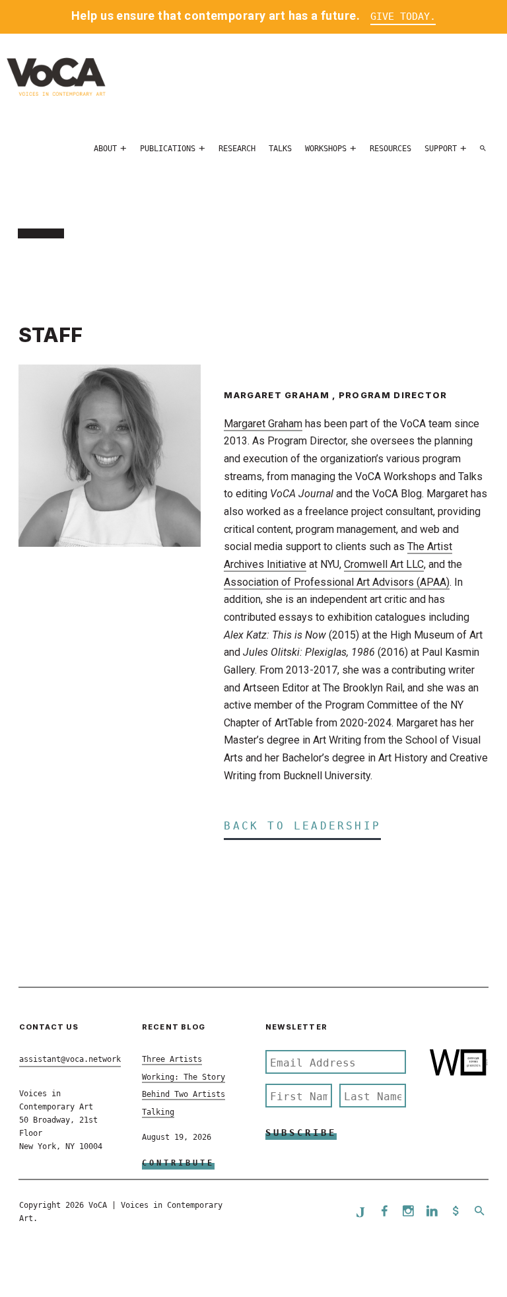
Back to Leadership (302, 826)
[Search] (483, 148)
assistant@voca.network (70, 1059)
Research (237, 148)
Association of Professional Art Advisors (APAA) (337, 582)
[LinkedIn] (431, 1212)
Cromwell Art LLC (384, 564)
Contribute (178, 1163)
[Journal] (360, 1212)
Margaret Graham (263, 423)
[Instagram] (408, 1212)
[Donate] (455, 1212)
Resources (390, 148)
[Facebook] (384, 1212)
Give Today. (403, 16)
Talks (280, 148)
